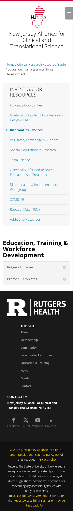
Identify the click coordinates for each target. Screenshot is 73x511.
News (24, 370)
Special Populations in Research (33, 150)
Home (10, 64)
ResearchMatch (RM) (25, 209)
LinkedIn (50, 426)
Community (28, 347)
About (24, 332)
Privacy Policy (48, 459)
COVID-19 (17, 199)
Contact (25, 386)
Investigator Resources (26, 92)
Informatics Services (26, 130)
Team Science (20, 160)
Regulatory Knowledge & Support (34, 140)
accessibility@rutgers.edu (30, 496)
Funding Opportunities (26, 105)
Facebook (13, 426)
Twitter (25, 426)
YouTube (37, 426)
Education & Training (34, 363)
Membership (29, 340)
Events (25, 378)
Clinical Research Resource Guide (41, 64)
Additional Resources (25, 219)
